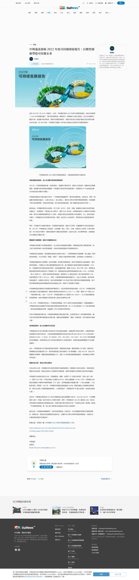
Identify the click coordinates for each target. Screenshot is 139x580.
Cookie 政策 (95, 553)
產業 (94, 13)
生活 (61, 13)
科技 (49, 13)
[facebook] (15, 549)
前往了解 (118, 574)
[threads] (19, 550)
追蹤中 (91, 3)
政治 (68, 13)
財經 (55, 13)
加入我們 (27, 3)
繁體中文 (110, 3)
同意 (101, 574)
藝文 (100, 13)
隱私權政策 (95, 550)
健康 (36, 13)
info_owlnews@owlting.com (114, 531)
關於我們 (18, 3)
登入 (120, 3)
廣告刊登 (36, 3)
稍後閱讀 (100, 3)
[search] (83, 3)
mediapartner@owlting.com (107, 528)
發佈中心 (57, 540)
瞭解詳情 (59, 467)
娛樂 (87, 13)
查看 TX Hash (31, 479)
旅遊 (74, 13)
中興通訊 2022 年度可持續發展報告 (58, 423)
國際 (42, 13)
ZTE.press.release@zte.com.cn (45, 448)
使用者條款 (95, 547)
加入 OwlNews (59, 536)
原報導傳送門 (106, 479)
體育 (81, 13)
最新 (29, 13)
